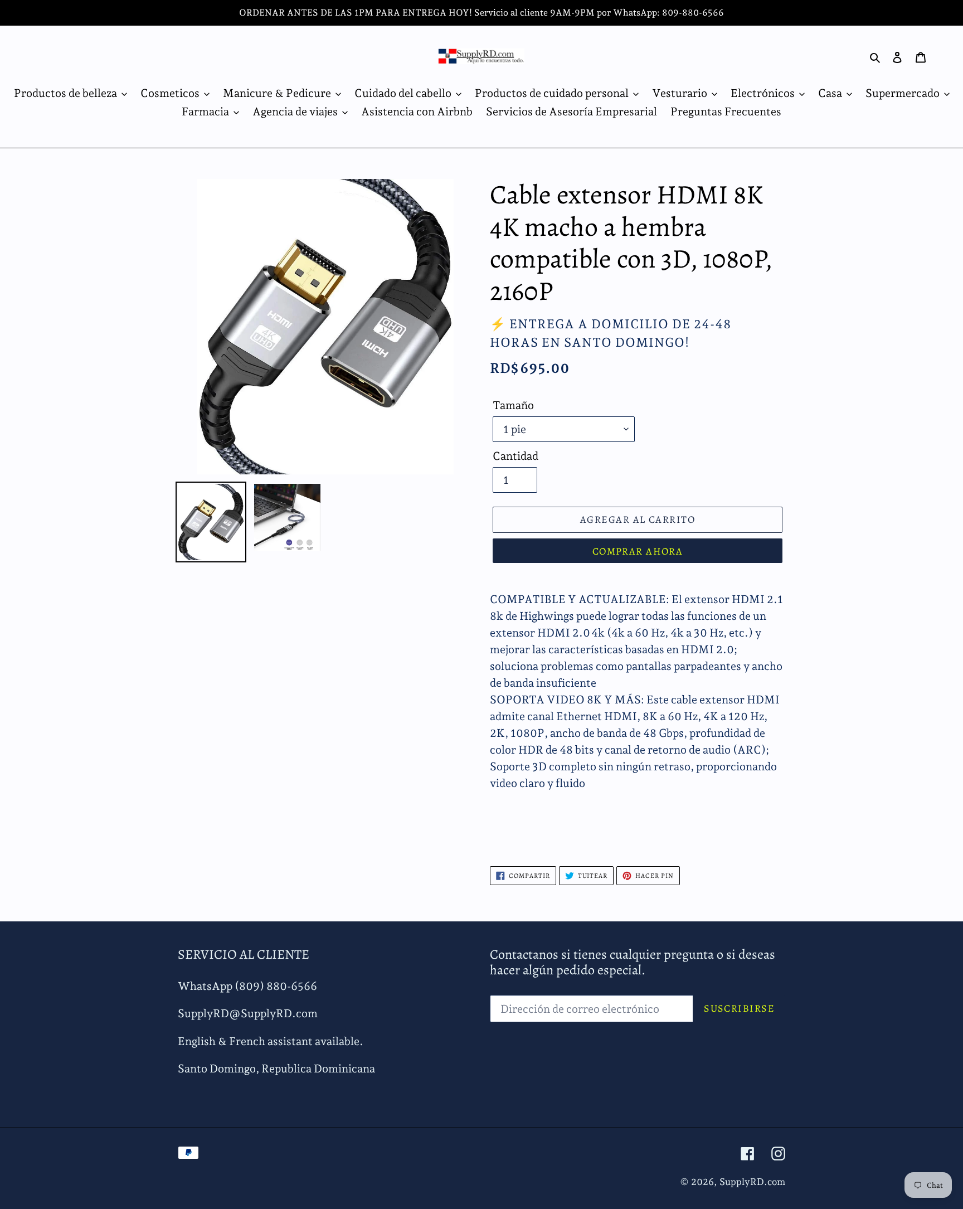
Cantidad (515, 456)
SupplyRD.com (752, 1181)
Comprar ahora (637, 551)
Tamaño (513, 405)
